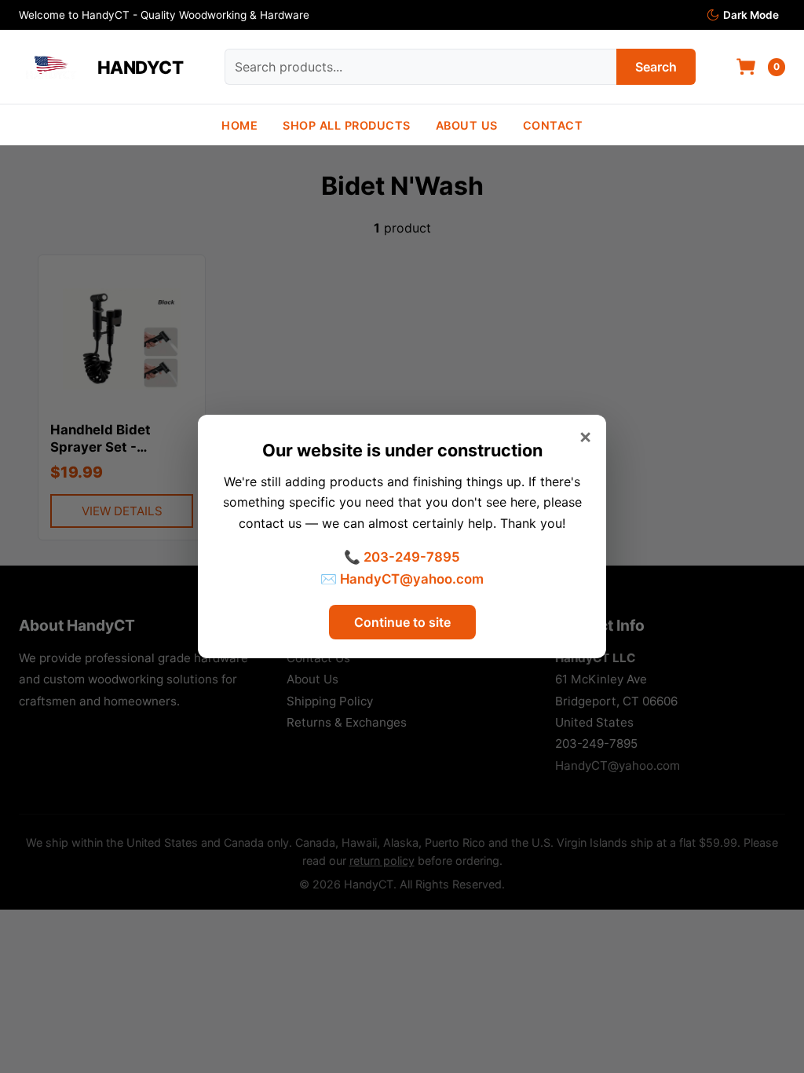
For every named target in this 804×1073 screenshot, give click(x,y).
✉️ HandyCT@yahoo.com (402, 579)
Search (656, 67)
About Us (467, 125)
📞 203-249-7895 (402, 557)
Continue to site (402, 622)
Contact (553, 125)
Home (239, 125)
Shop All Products (347, 125)
